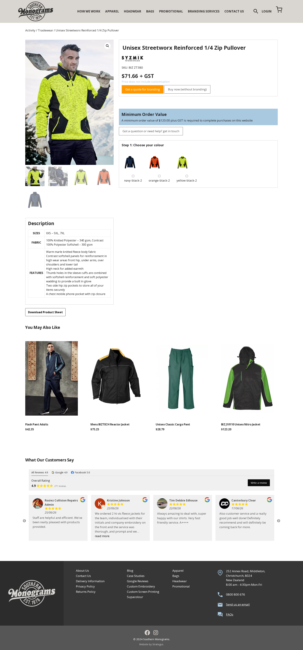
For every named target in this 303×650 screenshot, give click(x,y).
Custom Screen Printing (143, 592)
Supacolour (135, 597)
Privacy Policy (85, 586)
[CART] (279, 11)
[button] (256, 11)
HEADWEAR (132, 11)
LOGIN (267, 11)
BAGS (150, 11)
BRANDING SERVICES (204, 11)
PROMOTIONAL (171, 11)
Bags (175, 576)
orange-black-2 (159, 180)
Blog (130, 571)
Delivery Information (90, 581)
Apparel (178, 571)
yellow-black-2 (187, 180)
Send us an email (238, 604)
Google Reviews (137, 581)
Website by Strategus (151, 644)
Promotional (181, 586)
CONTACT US (234, 11)
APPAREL (112, 11)
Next (278, 521)
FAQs (229, 614)
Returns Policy (86, 592)
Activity (30, 30)
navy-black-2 (133, 180)
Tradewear (45, 30)
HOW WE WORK (88, 11)
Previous (24, 521)
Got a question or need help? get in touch (151, 131)
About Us (82, 571)
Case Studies (135, 576)
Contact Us (83, 576)
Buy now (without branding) (187, 89)
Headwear (179, 581)
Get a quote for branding (142, 89)
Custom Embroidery (141, 586)
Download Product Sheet (45, 312)
